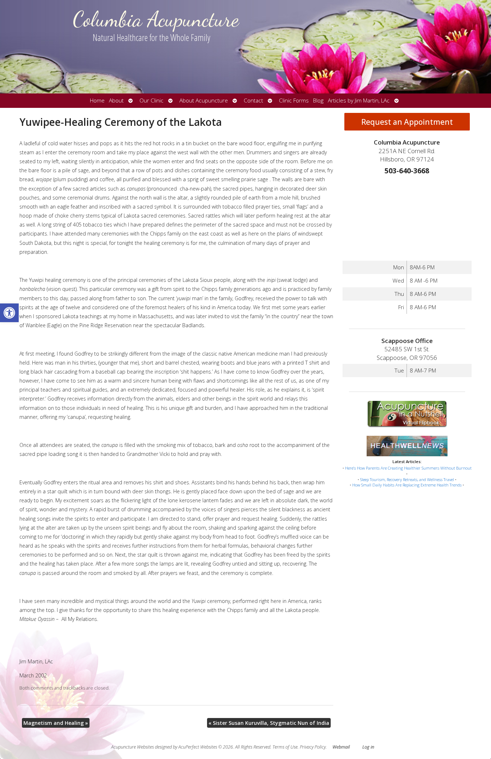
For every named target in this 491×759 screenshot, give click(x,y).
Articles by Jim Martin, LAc (359, 100)
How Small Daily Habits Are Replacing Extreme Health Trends (407, 485)
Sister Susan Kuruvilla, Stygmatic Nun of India (268, 722)
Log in (368, 747)
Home (97, 100)
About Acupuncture (203, 100)
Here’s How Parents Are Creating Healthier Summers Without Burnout (408, 468)
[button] (9, 312)
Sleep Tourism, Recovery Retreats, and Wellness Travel (407, 479)
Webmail (341, 747)
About (116, 100)
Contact (253, 100)
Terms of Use (285, 747)
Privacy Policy (313, 747)
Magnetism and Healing (55, 722)
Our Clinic (151, 100)
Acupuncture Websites (132, 747)
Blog (318, 100)
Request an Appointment (407, 122)
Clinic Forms (294, 100)
